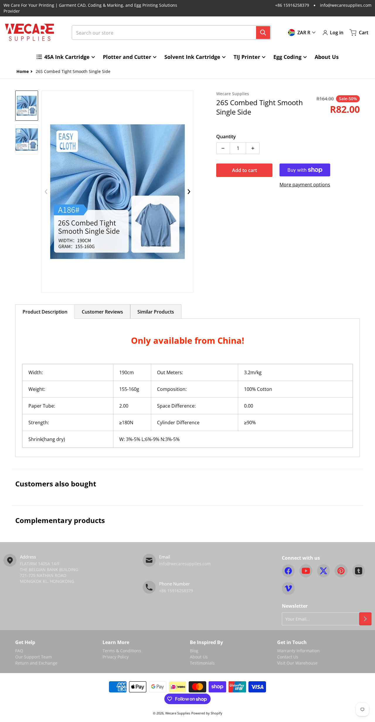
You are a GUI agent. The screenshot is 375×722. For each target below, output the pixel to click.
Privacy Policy (116, 657)
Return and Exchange (36, 663)
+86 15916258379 (292, 5)
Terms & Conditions (122, 650)
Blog (194, 650)
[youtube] (305, 570)
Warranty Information (298, 650)
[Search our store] (263, 32)
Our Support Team (33, 657)
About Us (199, 657)
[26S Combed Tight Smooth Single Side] (26, 106)
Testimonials (202, 663)
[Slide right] (189, 191)
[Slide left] (46, 191)
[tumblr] (358, 570)
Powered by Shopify (206, 713)
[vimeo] (288, 588)
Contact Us (287, 657)
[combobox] (171, 32)
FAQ (19, 650)
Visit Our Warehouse (297, 663)
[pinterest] (341, 570)
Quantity (226, 136)
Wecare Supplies (177, 713)
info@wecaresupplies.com (345, 5)
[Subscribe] (365, 618)
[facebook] (288, 570)
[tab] (45, 311)
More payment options (304, 184)
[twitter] (323, 570)
